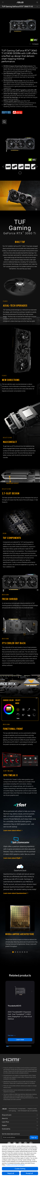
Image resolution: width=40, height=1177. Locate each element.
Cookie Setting (20, 1169)
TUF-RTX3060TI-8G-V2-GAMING (27, 1111)
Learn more (20, 1040)
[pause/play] (36, 209)
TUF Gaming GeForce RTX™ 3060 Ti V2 (17, 7)
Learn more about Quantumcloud (15, 893)
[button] (3, 2)
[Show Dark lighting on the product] (35, 714)
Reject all (10, 1173)
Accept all (29, 1173)
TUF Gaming (12, 1111)
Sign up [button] (34, 1137)
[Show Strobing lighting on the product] (29, 709)
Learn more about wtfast (12, 830)
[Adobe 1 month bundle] (17, 113)
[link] (20, 2)
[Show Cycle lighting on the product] (18, 714)
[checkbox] (34, 44)
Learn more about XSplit (11, 858)
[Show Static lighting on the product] (18, 709)
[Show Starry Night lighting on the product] (24, 714)
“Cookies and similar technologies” (15, 1165)
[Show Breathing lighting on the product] (24, 709)
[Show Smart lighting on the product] (29, 714)
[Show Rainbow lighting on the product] (35, 709)
